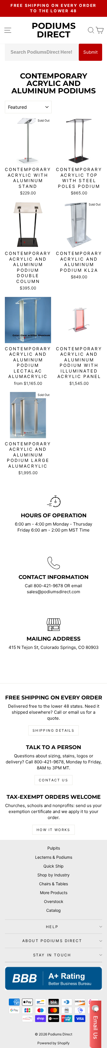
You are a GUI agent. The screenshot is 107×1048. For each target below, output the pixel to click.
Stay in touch (52, 955)
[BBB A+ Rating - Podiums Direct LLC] (53, 978)
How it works (53, 830)
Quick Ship (53, 866)
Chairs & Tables (53, 883)
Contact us (53, 780)
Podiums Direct (54, 30)
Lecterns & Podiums (53, 857)
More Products (53, 892)
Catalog (53, 910)
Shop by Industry (53, 874)
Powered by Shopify (53, 1043)
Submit (90, 52)
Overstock (53, 901)
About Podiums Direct (52, 940)
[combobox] (42, 52)
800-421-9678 (49, 585)
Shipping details (53, 730)
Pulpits (53, 848)
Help (52, 926)
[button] (95, 1024)
